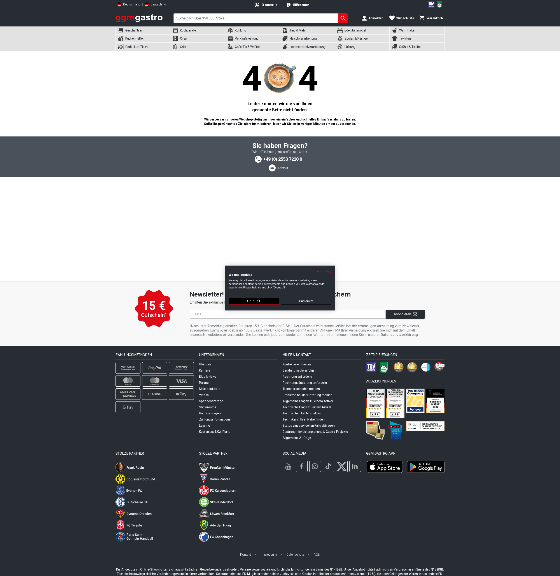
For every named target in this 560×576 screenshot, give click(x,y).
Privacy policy (322, 271)
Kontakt (282, 168)
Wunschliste (405, 18)
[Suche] (343, 18)
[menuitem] (143, 30)
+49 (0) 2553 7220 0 (282, 159)
